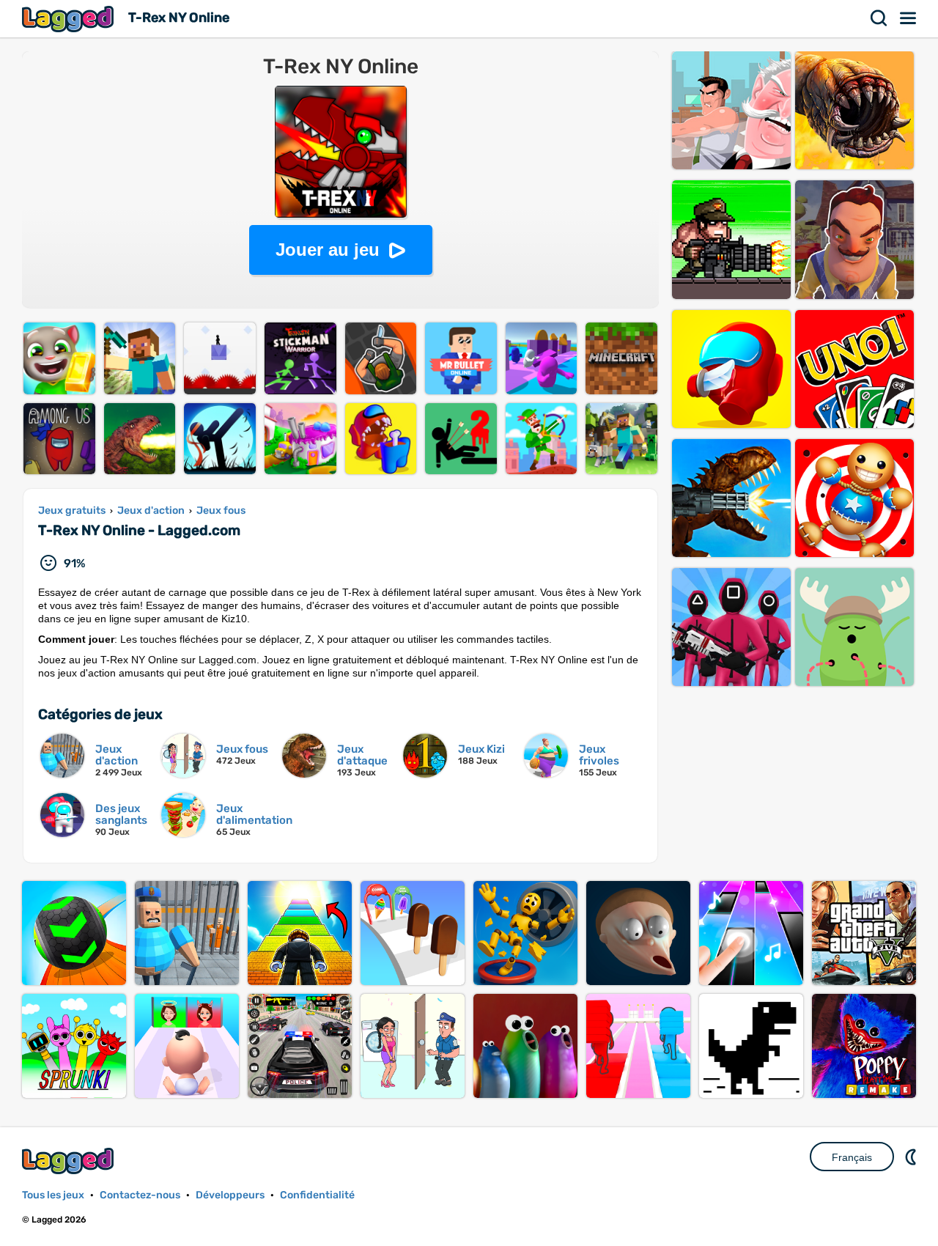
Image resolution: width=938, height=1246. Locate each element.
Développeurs (230, 1195)
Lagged (69, 18)
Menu (908, 18)
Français (852, 1157)
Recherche (879, 18)
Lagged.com (69, 1160)
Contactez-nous (140, 1195)
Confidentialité (317, 1195)
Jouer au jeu (328, 249)
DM (912, 1156)
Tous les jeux (53, 1195)
